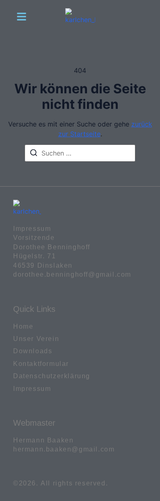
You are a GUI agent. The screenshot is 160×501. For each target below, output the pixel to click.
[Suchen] (33, 153)
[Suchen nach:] (80, 153)
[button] (21, 16)
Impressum (32, 388)
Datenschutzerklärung (51, 375)
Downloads (32, 351)
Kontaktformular (41, 363)
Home (23, 326)
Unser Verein (36, 338)
